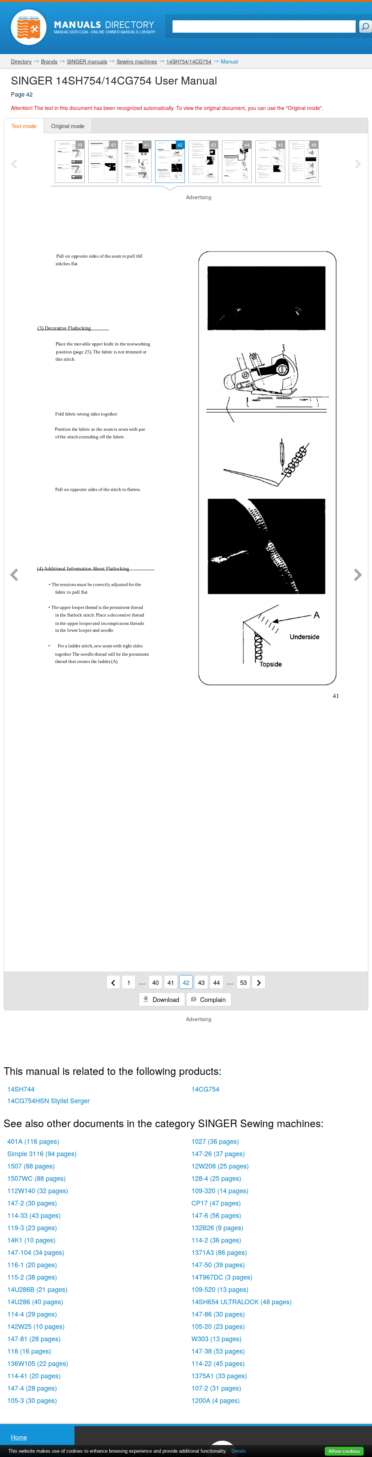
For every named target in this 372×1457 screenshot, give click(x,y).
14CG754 (205, 1088)
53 (243, 982)
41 (170, 982)
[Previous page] (14, 575)
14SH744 (21, 1088)
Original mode (67, 126)
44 (216, 982)
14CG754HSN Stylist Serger (48, 1100)
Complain (212, 999)
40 (155, 982)
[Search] (365, 26)
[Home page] (29, 27)
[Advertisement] (186, 210)
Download (165, 999)
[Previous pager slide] (14, 164)
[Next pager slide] (358, 164)
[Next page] (358, 575)
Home (19, 1436)
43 (201, 982)
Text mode (23, 126)
